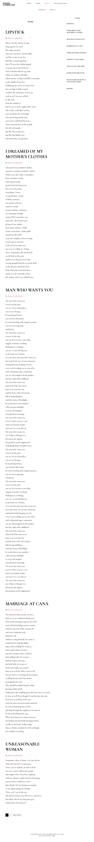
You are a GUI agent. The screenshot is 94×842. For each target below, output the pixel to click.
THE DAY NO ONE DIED (76, 66)
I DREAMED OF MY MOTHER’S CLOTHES (26, 154)
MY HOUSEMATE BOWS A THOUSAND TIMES (76, 81)
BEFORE (70, 89)
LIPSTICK (15, 32)
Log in (62, 834)
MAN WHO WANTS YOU (29, 290)
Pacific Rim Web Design (47, 836)
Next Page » (17, 815)
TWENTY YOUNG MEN (75, 59)
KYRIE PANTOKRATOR (75, 73)
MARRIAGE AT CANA (27, 603)
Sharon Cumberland (9, 4)
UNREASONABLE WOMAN (23, 746)
